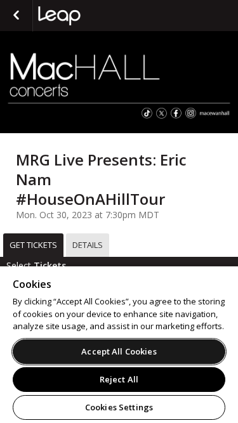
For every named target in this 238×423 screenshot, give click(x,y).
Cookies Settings (119, 407)
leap (101, 15)
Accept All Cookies (118, 351)
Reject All (119, 379)
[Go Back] (16, 16)
